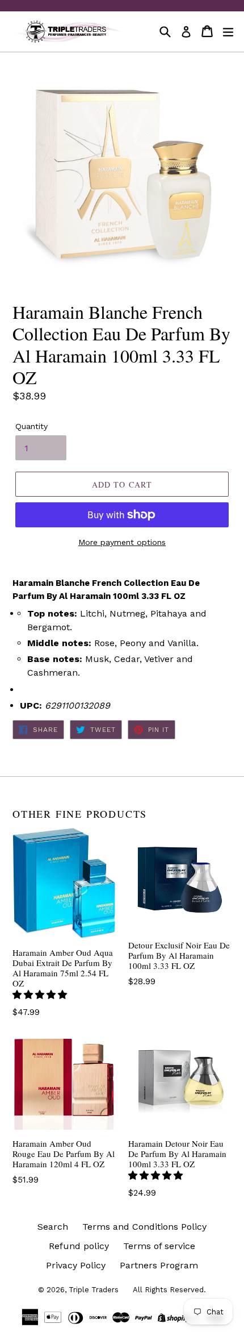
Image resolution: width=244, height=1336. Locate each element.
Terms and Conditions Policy (144, 1226)
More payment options (122, 542)
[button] (41, 994)
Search (52, 1226)
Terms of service (159, 1246)
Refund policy (79, 1246)
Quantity (31, 426)
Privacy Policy (76, 1265)
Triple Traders (94, 1289)
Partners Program (159, 1265)
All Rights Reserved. (169, 1289)
